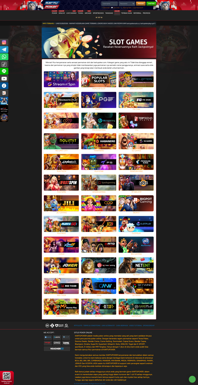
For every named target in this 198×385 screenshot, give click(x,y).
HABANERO (99, 151)
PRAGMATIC (61, 109)
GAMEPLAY (136, 316)
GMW (99, 295)
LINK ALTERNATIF (108, 326)
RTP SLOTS (78, 326)
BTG (99, 275)
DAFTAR (151, 4)
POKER (54, 12)
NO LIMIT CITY (61, 151)
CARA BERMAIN (122, 326)
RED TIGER (61, 295)
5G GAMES (136, 151)
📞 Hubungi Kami (126, 7)
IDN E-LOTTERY (136, 89)
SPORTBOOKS (98, 13)
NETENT (136, 275)
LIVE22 (61, 254)
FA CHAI (136, 109)
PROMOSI (146, 13)
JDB (99, 233)
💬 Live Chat (115, 7)
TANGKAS (109, 13)
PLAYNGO (61, 233)
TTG (136, 130)
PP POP (62, 130)
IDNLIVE (62, 12)
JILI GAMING (61, 213)
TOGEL (80, 12)
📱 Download (105, 7)
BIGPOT (136, 213)
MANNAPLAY (61, 316)
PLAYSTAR (99, 171)
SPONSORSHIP (148, 326)
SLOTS (117, 12)
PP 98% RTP (136, 192)
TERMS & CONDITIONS (91, 326)
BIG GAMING (136, 254)
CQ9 (99, 213)
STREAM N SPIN (61, 89)
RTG (99, 254)
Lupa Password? (138, 7)
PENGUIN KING (136, 171)
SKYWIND (136, 295)
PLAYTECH (61, 171)
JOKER (61, 275)
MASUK (141, 4)
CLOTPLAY (136, 233)
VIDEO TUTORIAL (135, 326)
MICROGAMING (99, 130)
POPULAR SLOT (98, 89)
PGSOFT (98, 109)
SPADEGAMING (99, 192)
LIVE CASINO (71, 12)
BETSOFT (99, 316)
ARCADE (88, 12)
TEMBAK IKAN (126, 12)
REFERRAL (137, 13)
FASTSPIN (61, 192)
